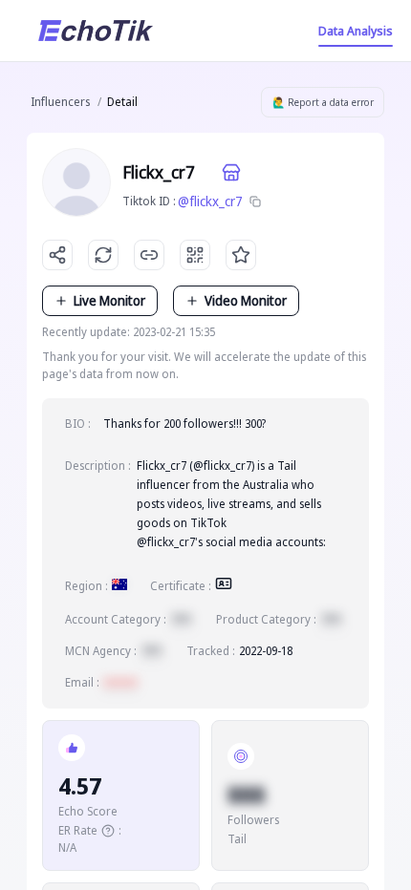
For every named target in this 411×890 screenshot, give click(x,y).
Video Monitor (246, 300)
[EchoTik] (95, 30)
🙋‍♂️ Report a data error (323, 102)
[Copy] (255, 201)
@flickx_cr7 (210, 201)
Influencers (60, 102)
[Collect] (241, 255)
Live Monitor (109, 300)
